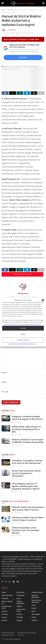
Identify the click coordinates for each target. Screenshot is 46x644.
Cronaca (5, 614)
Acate (4, 592)
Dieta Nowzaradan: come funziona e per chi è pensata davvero (25, 530)
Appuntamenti (7, 595)
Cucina (4, 617)
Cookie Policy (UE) (8, 633)
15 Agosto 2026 (17, 479)
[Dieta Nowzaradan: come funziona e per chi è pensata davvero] (6, 529)
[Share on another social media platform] (41, 93)
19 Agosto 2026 (17, 466)
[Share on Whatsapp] (20, 93)
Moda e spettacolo (20, 602)
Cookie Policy (13, 344)
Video (34, 617)
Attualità (10, 10)
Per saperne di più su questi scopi (29, 324)
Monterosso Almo (21, 610)
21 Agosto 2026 (17, 422)
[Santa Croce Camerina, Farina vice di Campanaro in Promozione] (6, 472)
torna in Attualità (22, 274)
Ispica (19, 598)
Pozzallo (20, 617)
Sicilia (34, 608)
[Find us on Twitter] (6, 581)
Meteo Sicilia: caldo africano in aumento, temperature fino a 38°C (26, 429)
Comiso (4, 611)
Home (4, 10)
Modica (19, 606)
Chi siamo (20, 635)
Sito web (5, 392)
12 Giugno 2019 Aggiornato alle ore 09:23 (19, 33)
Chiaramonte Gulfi (6, 607)
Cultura (4, 620)
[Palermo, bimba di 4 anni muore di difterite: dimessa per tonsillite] (6, 441)
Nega (23, 334)
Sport (34, 611)
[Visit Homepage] (23, 3)
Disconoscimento (8, 635)
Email (4, 382)
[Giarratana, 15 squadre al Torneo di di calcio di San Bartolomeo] (6, 462)
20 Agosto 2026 (17, 523)
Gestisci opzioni (23, 340)
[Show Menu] (3, 3)
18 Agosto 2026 (17, 536)
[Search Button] (43, 3)
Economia (20, 592)
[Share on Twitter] (12, 93)
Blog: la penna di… (7, 602)
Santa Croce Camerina (36, 601)
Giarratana (20, 595)
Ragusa (19, 620)
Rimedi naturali (37, 592)
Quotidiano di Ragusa (13, 639)
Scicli (34, 605)
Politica (19, 614)
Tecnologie (36, 614)
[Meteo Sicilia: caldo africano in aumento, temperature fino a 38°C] (6, 428)
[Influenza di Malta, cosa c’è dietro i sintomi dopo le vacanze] (6, 519)
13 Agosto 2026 (17, 491)
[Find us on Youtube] (18, 581)
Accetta (23, 328)
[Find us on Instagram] (9, 581)
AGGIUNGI (23, 57)
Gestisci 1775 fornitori (11, 324)
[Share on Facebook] (5, 93)
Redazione (12, 30)
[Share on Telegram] (27, 93)
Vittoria (34, 620)
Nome (5, 372)
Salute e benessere (35, 596)
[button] (43, 300)
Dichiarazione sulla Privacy (27, 344)
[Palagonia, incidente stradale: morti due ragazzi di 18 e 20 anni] (6, 418)
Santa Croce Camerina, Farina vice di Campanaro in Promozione (26, 473)
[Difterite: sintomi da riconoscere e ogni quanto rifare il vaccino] (6, 509)
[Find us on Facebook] (2, 581)
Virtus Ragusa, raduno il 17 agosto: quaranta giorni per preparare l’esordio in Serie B (25, 486)
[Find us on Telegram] (14, 581)
